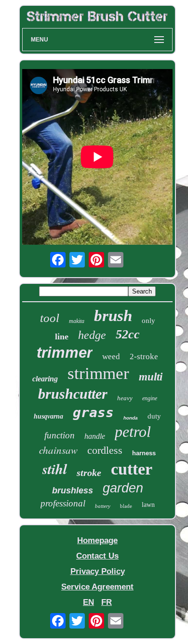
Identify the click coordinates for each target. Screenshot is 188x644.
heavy (125, 398)
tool (49, 317)
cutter (131, 469)
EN (88, 602)
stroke (89, 472)
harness (144, 453)
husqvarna (48, 416)
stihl (54, 468)
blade (126, 506)
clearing (45, 379)
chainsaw (58, 450)
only (148, 320)
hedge (92, 335)
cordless (104, 450)
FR (106, 602)
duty (154, 416)
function (59, 435)
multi (150, 377)
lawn (148, 504)
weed (111, 356)
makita (76, 321)
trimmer (65, 352)
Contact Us (97, 555)
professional (62, 503)
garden (123, 488)
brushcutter (72, 394)
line (61, 336)
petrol (133, 431)
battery (102, 506)
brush (113, 315)
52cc (128, 334)
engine (149, 398)
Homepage (97, 540)
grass (93, 412)
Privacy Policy (97, 571)
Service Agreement (97, 586)
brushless (72, 490)
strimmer (98, 373)
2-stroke (144, 356)
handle (94, 436)
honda (130, 417)
